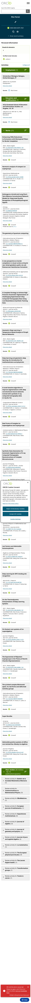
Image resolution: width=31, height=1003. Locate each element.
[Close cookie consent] (28, 482)
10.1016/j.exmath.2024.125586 (14, 177)
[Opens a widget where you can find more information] (24, 1000)
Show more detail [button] (7, 86)
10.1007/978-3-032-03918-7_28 (14, 147)
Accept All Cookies (15, 514)
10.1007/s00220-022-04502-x (14, 433)
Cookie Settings (15, 519)
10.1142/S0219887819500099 (14, 699)
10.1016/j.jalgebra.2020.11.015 (15, 639)
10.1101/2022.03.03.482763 (13, 582)
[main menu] (28, 3)
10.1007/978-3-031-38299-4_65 (14, 341)
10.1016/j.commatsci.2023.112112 (15, 406)
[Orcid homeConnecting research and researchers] (6, 3)
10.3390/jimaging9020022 (13, 467)
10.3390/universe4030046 (13, 725)
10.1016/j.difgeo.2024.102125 (14, 275)
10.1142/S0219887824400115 (14, 243)
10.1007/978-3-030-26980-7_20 (14, 667)
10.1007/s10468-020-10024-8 (14, 556)
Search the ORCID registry (8, 8)
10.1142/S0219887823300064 (14, 372)
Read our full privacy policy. (11, 503)
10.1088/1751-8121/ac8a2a (13, 529)
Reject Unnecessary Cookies (15, 509)
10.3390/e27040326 (11, 210)
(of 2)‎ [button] (14, 226)
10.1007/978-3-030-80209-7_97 (14, 610)
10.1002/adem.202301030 (13, 311)
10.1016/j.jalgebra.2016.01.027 (15, 752)
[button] (26, 65)
